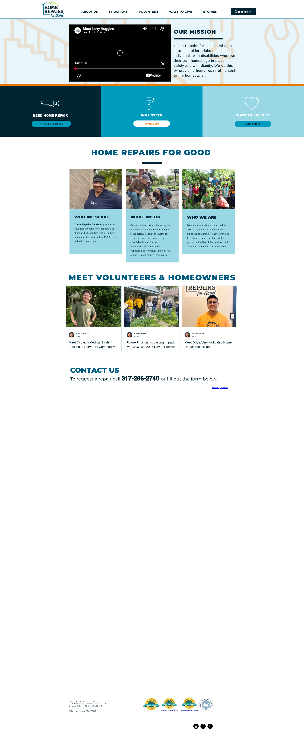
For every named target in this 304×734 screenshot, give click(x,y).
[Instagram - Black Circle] (196, 726)
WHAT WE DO (146, 217)
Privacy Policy (76, 706)
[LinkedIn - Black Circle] (210, 726)
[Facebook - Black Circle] (203, 726)
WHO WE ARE (202, 217)
